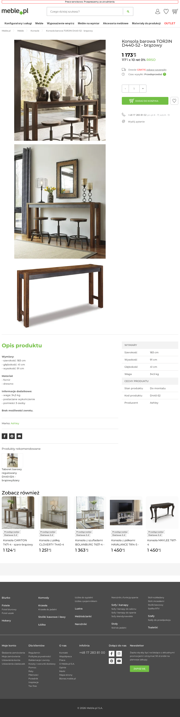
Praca (62, 660)
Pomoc (32, 667)
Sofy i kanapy (119, 605)
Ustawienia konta (11, 660)
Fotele (6, 605)
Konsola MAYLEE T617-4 (162, 542)
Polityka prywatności (39, 656)
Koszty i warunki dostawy (42, 663)
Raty (30, 671)
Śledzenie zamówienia (13, 652)
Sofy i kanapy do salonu (123, 609)
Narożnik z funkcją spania (124, 597)
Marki (62, 671)
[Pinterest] (111, 661)
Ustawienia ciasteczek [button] (13, 663)
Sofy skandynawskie (122, 616)
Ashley (15, 423)
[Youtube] (119, 661)
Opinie (62, 667)
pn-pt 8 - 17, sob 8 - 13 (149, 114)
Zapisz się (139, 668)
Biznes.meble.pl (67, 678)
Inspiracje (33, 682)
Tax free (32, 686)
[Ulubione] (166, 11)
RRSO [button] (151, 60)
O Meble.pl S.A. (67, 663)
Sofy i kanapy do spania (123, 612)
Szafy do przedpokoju (159, 620)
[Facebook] (111, 653)
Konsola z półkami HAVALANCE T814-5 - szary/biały (125, 543)
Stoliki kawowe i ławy (52, 616)
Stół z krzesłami (156, 601)
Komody (43, 597)
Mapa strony (65, 675)
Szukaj (128, 11)
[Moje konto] (157, 11)
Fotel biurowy (9, 609)
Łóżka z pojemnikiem (86, 601)
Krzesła (42, 605)
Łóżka (42, 624)
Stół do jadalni (118, 627)
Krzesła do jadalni (47, 609)
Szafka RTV (154, 608)
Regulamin (34, 652)
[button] (174, 101)
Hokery (6, 620)
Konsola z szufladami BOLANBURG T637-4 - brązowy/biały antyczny (89, 543)
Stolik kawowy (155, 605)
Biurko (6, 597)
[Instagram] (119, 653)
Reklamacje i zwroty (39, 660)
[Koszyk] (175, 11)
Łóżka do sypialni (84, 597)
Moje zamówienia (11, 656)
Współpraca (65, 656)
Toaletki (153, 627)
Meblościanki (83, 616)
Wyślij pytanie (136, 121)
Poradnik (33, 678)
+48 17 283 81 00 (92, 652)
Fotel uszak (8, 613)
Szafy (151, 616)
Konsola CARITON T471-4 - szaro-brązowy (18, 542)
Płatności (33, 675)
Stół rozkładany (156, 597)
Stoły (114, 623)
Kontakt (63, 652)
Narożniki (81, 624)
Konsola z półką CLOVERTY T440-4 (51, 542)
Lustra (78, 608)
